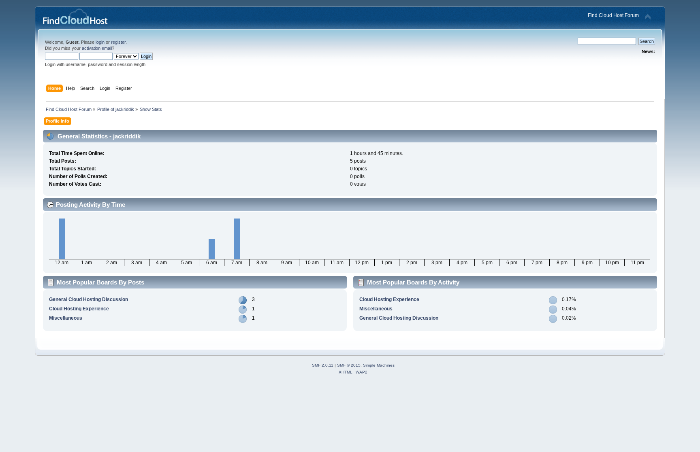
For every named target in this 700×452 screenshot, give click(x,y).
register (118, 42)
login (100, 42)
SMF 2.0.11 (322, 365)
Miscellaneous (65, 318)
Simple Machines (379, 365)
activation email (97, 48)
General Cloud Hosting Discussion (88, 299)
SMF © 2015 (349, 365)
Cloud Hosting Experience (79, 309)
